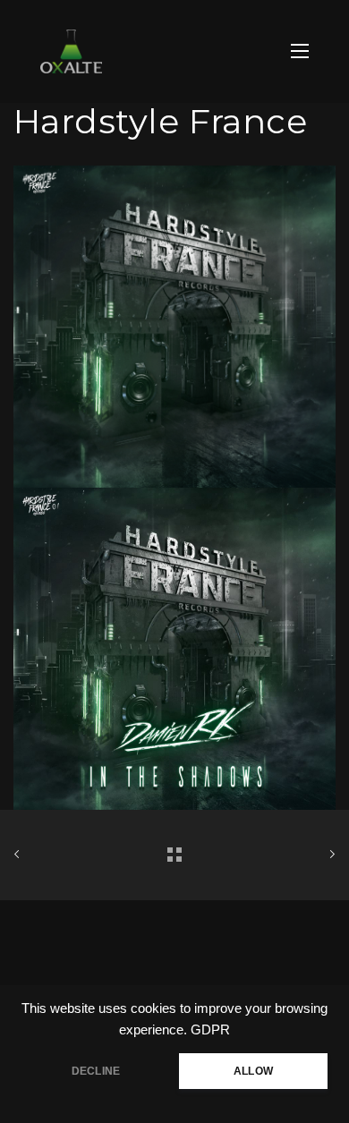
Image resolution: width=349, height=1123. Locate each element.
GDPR (210, 1030)
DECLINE (96, 1071)
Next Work (285, 855)
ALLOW (253, 1071)
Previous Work (64, 855)
